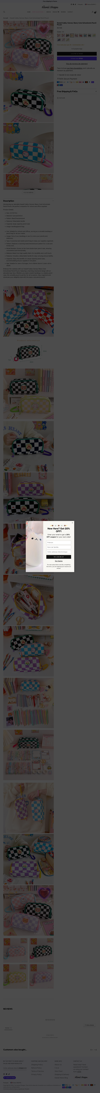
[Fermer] (72, 523)
